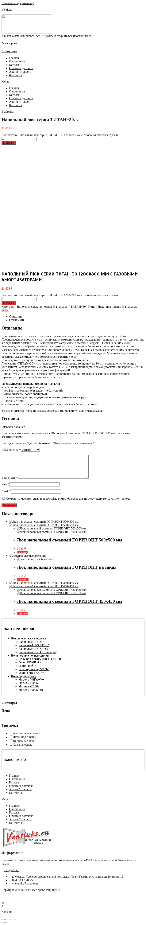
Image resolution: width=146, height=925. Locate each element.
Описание (15, 316)
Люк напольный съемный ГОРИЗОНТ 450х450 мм (69, 601)
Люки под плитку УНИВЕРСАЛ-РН (40, 659)
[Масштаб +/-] (14, 919)
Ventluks (7, 9)
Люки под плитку (109, 306)
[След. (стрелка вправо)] (6, 922)
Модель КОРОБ (28, 683)
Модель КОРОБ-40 (31, 690)
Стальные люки (23, 744)
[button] (73, 81)
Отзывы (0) (16, 320)
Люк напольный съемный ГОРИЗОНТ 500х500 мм (69, 539)
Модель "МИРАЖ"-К (31, 679)
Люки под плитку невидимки (30, 655)
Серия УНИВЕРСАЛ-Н (31, 672)
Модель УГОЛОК (29, 686)
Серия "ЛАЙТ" (27, 666)
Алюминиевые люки (26, 733)
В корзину (8, 142)
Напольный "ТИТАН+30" (70, 306)
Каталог (14, 64)
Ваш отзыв (10, 477)
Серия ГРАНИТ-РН (30, 662)
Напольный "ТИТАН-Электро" (37, 652)
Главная (14, 58)
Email (6, 491)
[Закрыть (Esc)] (3, 919)
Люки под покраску (23, 676)
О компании (17, 61)
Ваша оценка (11, 449)
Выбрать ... (23, 579)
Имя (5, 484)
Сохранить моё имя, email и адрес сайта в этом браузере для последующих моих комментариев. (68, 498)
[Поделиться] (6, 919)
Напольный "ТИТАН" (31, 642)
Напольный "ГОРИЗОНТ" (34, 645)
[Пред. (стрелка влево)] (3, 922)
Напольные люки (24, 740)
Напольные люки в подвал (34, 306)
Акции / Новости (20, 71)
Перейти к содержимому (18, 3)
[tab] (76, 316)
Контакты (15, 75)
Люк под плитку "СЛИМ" (34, 669)
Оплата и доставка (21, 68)
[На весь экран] (10, 919)
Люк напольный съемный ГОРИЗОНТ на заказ (66, 567)
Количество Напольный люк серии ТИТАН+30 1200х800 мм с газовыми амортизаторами (60, 135)
